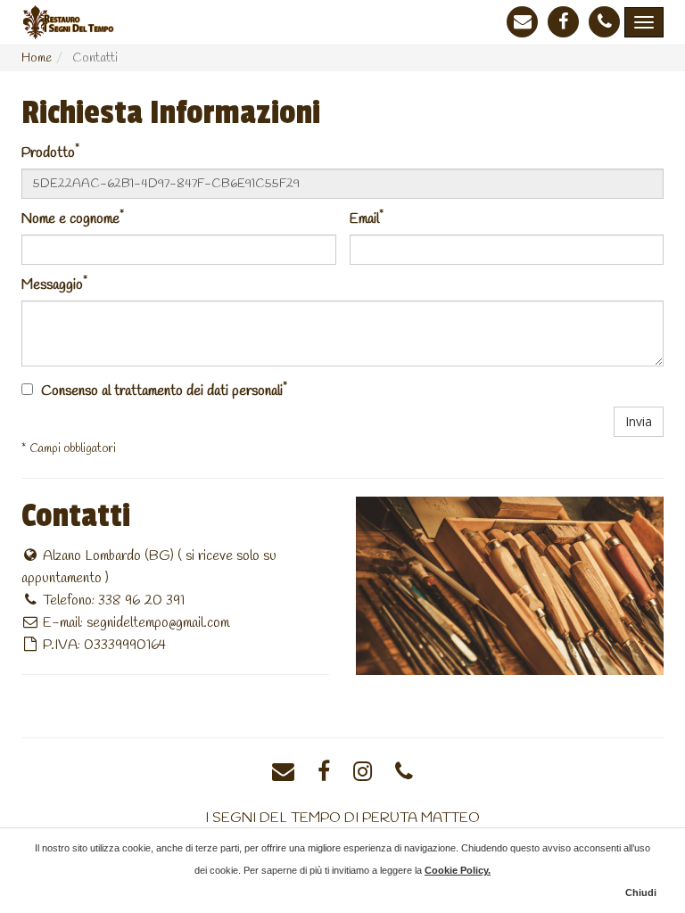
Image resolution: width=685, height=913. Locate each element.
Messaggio (54, 284)
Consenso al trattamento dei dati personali (162, 391)
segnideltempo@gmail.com (158, 622)
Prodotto (50, 152)
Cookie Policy (456, 870)
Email (367, 218)
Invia (638, 421)
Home (36, 58)
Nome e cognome (72, 218)
